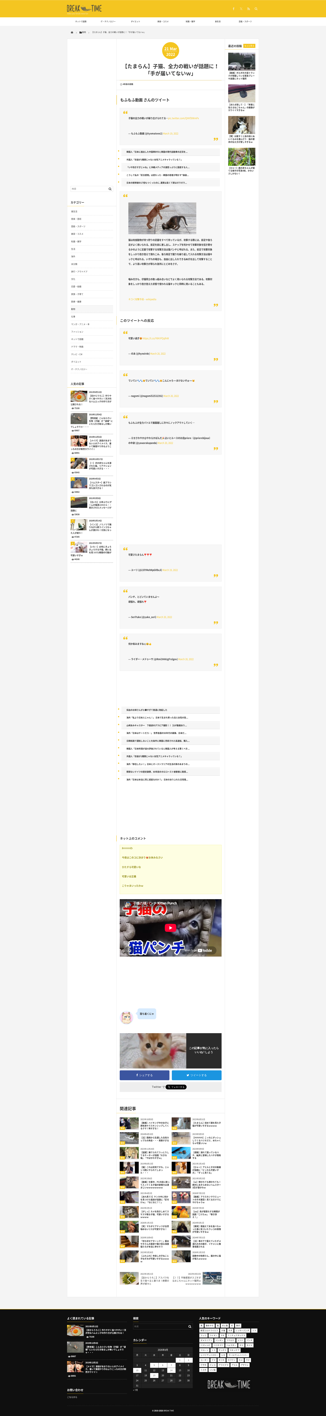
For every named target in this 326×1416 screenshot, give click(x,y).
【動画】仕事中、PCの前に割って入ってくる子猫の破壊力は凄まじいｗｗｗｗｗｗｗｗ (155, 1184)
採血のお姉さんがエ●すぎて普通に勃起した (146, 709)
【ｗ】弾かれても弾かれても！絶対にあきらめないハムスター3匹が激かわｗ (206, 1184)
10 (137, 1370)
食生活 (218, 21)
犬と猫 (225, 1325)
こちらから (72, 1397)
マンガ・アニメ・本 (80, 324)
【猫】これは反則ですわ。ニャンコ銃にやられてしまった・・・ (154, 1170)
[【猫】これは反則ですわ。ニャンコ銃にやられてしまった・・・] (129, 1172)
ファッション (77, 331)
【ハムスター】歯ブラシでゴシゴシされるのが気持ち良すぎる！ (100, 485)
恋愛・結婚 (76, 286)
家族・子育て (77, 294)
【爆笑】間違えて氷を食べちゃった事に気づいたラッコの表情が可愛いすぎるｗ (206, 1229)
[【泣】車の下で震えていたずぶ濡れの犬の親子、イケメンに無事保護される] (181, 1246)
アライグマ (223, 1365)
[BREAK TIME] (84, 11)
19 (154, 1375)
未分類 (74, 264)
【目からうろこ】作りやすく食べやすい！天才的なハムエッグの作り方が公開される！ (91, 400)
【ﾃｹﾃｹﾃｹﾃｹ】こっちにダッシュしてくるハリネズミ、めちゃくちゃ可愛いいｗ (206, 1140)
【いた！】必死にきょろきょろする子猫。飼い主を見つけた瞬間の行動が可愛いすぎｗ (91, 551)
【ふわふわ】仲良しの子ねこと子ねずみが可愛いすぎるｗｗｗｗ (154, 1258)
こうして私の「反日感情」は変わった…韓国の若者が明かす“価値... (157, 175)
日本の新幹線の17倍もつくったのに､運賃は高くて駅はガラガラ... (156, 182)
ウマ (248, 1360)
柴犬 (238, 1325)
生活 (73, 249)
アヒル (234, 1365)
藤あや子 (210, 1325)
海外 (73, 256)
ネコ (241, 1345)
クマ (213, 1360)
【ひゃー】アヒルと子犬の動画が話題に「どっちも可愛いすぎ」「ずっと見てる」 (206, 1170)
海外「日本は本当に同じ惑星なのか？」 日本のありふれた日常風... (157, 779)
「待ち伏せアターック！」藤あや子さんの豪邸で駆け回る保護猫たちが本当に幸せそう (154, 1244)
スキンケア (234, 1350)
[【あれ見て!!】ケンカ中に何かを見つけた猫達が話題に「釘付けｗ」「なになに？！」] (129, 1201)
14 (171, 1370)
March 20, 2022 (158, 353)
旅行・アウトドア (79, 271)
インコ (212, 1365)
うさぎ (203, 1369)
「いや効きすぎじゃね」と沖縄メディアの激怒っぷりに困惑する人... (158, 167)
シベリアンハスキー (209, 1355)
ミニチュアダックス (236, 1335)
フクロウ (230, 1340)
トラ (213, 1350)
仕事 (73, 316)
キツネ (221, 1360)
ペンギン (219, 1340)
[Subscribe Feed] (248, 9)
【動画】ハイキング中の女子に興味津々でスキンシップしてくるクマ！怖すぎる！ (154, 1125)
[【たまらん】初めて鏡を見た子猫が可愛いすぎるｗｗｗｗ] (181, 1128)
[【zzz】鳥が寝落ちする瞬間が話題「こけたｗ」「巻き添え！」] (181, 1216)
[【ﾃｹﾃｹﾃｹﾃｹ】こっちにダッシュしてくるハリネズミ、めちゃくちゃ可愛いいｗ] (181, 1142)
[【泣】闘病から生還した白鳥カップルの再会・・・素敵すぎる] (129, 1142)
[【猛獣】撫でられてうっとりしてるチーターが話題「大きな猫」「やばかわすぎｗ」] (129, 1157)
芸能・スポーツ (245, 21)
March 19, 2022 (170, 133)
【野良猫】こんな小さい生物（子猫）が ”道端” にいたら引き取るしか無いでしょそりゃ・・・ (92, 422)
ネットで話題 (80, 21)
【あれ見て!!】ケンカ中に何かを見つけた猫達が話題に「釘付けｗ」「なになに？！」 (154, 1199)
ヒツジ (240, 1340)
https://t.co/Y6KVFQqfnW (156, 338)
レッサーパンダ (242, 1330)
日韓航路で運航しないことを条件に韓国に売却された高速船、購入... (158, 740)
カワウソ (232, 1360)
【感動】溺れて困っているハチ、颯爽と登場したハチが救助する (206, 1155)
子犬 (230, 1330)
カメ (241, 1360)
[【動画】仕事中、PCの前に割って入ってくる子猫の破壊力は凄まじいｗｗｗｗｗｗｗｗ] (129, 1187)
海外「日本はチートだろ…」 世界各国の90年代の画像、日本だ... (156, 733)
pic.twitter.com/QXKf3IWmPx (183, 118)
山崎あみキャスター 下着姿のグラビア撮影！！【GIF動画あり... (156, 725)
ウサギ (203, 1365)
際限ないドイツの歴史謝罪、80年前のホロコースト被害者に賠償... (157, 771)
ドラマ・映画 (77, 346)
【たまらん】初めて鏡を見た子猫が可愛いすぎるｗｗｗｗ (206, 1124)
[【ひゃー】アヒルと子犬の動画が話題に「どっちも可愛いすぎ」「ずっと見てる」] (181, 1172)
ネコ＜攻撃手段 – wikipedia (142, 299)
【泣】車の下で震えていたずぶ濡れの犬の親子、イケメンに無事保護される (206, 1244)
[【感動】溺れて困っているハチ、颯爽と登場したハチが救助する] (181, 1157)
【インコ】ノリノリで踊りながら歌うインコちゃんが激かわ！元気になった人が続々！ (91, 529)
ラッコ (203, 1335)
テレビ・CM (76, 354)
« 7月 (135, 1390)
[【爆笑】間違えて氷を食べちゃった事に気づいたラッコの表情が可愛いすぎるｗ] (181, 1231)
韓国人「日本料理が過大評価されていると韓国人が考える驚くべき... (158, 748)
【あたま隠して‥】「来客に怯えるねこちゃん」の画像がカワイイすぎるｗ (241, 107)
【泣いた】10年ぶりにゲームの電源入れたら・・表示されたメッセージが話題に (91, 506)
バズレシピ (205, 1345)
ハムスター (231, 1345)
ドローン (204, 1350)
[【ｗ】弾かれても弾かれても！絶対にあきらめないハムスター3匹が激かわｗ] (181, 1187)
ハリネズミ (218, 1345)
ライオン (214, 1335)
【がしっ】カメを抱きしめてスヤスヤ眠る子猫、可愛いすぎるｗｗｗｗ (154, 1214)
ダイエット (135, 21)
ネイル (249, 1345)
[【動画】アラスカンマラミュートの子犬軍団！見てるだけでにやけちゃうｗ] (181, 1201)
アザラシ (245, 1365)
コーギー (204, 1360)
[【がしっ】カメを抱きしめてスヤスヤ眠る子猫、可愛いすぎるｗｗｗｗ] (129, 1216)
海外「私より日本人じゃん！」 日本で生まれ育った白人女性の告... (157, 717)
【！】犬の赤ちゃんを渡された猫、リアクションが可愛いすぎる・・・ (100, 466)
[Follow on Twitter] (241, 9)
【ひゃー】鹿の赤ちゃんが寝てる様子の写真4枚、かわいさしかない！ (241, 171)
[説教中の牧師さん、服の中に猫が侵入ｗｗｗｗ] (181, 1261)
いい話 (212, 1369)
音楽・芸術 (76, 218)
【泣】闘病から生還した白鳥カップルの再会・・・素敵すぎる (154, 1139)
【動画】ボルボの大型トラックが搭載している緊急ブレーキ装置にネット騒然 (241, 76)
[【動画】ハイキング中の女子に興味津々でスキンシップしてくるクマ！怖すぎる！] (129, 1128)
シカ (223, 1355)
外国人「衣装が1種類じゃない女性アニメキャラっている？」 (154, 159)
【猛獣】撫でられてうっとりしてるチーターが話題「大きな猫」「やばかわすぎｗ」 (154, 1155)
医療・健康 (76, 301)
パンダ (249, 1340)
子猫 (223, 1330)
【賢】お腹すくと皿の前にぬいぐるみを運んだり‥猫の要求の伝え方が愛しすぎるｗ (241, 139)
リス (254, 1330)
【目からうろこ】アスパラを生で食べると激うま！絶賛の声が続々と (154, 1280)
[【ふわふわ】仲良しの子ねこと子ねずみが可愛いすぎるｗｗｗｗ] (129, 1261)
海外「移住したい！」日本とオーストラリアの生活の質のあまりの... (158, 764)
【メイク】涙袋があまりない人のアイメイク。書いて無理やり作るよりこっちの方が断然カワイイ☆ (91, 445)
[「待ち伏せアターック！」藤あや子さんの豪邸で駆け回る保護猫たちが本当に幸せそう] (129, 1246)
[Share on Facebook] (234, 9)
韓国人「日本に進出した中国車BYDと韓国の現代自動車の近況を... (157, 151)
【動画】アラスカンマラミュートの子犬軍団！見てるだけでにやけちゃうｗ (206, 1199)
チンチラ (223, 1350)
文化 (73, 279)
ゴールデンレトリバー (238, 1355)
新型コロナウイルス (209, 1330)
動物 (122, 1128)
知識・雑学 (190, 21)
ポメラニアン (206, 1340)
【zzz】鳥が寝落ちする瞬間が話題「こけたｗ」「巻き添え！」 (206, 1214)
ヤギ (223, 1335)
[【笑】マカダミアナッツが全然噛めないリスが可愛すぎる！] (129, 1231)
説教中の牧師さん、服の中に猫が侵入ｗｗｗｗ (206, 1257)
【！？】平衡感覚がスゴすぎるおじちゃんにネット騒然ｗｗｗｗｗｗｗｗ (186, 1280)
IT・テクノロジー (108, 21)
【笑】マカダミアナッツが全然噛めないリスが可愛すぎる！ (154, 1228)
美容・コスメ (163, 21)
